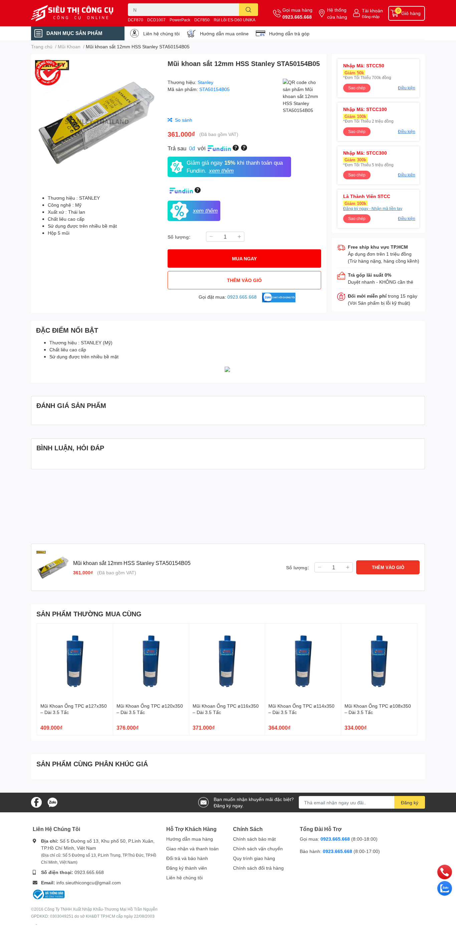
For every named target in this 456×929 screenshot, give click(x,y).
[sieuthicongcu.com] (72, 13)
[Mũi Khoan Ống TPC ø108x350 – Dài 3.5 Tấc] (379, 661)
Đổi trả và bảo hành (187, 858)
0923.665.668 (297, 17)
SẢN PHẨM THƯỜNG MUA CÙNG (89, 614)
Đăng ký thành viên (186, 868)
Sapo (36, 924)
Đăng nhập (371, 16)
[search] (248, 9)
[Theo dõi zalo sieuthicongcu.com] (52, 802)
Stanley (205, 82)
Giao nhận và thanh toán (192, 848)
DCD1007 (156, 19)
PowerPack (180, 19)
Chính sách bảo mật (254, 839)
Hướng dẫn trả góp (289, 33)
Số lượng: (179, 237)
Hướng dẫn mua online (224, 33)
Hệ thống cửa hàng (337, 13)
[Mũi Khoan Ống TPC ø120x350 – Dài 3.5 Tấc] (151, 661)
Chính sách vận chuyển (258, 848)
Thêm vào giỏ (244, 280)
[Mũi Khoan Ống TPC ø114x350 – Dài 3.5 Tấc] (303, 661)
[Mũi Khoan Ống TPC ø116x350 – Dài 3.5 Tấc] (227, 661)
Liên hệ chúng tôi (161, 33)
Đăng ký (409, 802)
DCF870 (135, 19)
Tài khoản (372, 10)
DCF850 (202, 19)
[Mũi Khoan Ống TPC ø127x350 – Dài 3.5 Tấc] (75, 661)
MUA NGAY (244, 258)
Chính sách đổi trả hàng (258, 868)
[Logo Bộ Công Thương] (49, 894)
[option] (96, 121)
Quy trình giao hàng (254, 858)
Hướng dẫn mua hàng (189, 839)
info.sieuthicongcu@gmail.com (88, 882)
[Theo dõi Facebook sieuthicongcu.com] (36, 802)
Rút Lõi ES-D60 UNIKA (234, 19)
